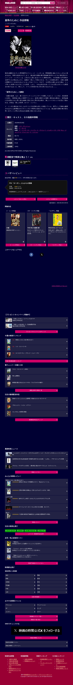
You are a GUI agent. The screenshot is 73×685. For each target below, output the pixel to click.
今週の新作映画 (37, 7)
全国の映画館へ (36, 597)
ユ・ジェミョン (24, 132)
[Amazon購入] (20, 67)
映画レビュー (36, 522)
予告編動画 (37, 10)
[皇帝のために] (8, 163)
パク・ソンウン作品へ (36, 245)
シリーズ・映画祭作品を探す (36, 534)
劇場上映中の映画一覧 (36, 390)
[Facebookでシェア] (31, 255)
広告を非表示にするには (59, 286)
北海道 (7, 582)
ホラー (39, 611)
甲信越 (7, 585)
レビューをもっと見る (20, 199)
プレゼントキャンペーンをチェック (36, 331)
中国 (7, 588)
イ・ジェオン (48, 130)
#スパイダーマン (10, 530)
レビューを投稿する (51, 199)
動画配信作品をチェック (36, 419)
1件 (30, 26)
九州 (7, 592)
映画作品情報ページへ (12, 642)
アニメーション (41, 605)
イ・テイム (40, 130)
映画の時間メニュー (11, 7)
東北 (38, 582)
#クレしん (20, 530)
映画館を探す (12, 10)
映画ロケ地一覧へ (36, 619)
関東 (38, 575)
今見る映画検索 (61, 3)
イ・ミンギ (22, 130)
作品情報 (16, 15)
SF (6, 608)
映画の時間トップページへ (13, 645)
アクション (9, 605)
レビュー (20, 30)
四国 (38, 588)
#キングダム (41, 530)
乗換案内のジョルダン (30, 674)
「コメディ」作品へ (56, 245)
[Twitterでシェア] (42, 255)
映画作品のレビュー (15, 668)
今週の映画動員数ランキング (13, 361)
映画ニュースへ (36, 472)
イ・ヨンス (22, 128)
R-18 (7, 26)
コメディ (12, 26)
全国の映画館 (29, 659)
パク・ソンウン (31, 130)
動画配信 (27, 30)
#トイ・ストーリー (30, 530)
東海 (38, 578)
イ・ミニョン (34, 132)
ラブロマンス (20, 26)
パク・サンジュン (24, 126)
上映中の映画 (25, 7)
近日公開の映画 (49, 7)
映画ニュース (25, 10)
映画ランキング (62, 7)
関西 (7, 578)
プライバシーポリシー (45, 674)
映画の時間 (8, 15)
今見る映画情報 (60, 666)
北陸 (38, 585)
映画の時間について (36, 638)
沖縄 (38, 592)
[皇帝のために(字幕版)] (25, 162)
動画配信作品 (50, 10)
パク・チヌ (56, 130)
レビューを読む (62, 10)
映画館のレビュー (30, 661)
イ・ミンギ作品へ (15, 245)
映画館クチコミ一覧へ (36, 616)
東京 (7, 575)
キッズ (39, 608)
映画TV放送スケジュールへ (36, 563)
